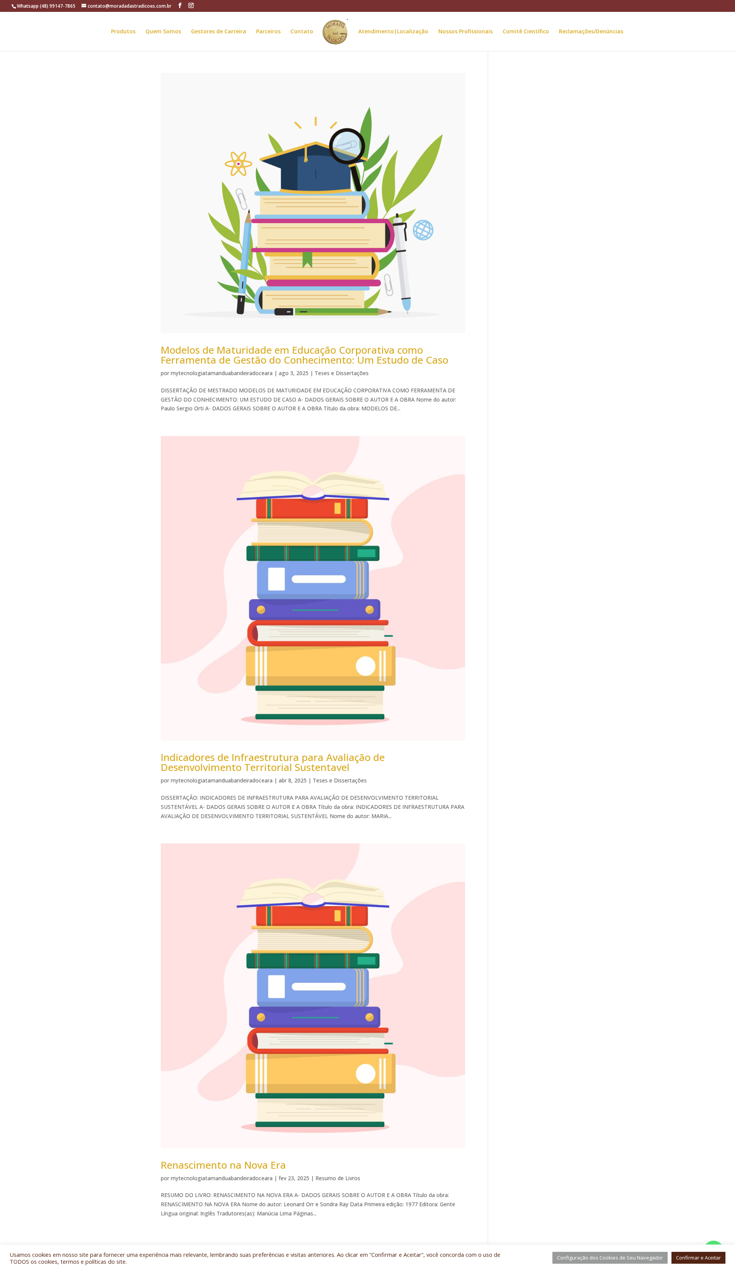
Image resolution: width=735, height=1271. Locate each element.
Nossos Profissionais (465, 32)
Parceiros (268, 32)
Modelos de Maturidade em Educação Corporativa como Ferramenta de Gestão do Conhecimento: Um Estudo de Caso (304, 355)
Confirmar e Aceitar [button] (698, 1257)
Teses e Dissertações (342, 373)
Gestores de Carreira (218, 32)
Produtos (123, 32)
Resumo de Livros (337, 1178)
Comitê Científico (526, 32)
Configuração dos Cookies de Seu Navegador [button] (610, 1257)
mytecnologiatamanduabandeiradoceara (222, 373)
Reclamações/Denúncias (591, 32)
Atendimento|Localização (393, 32)
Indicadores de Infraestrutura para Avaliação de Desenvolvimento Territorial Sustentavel (273, 762)
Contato (302, 32)
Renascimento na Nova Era (223, 1165)
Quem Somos (163, 32)
